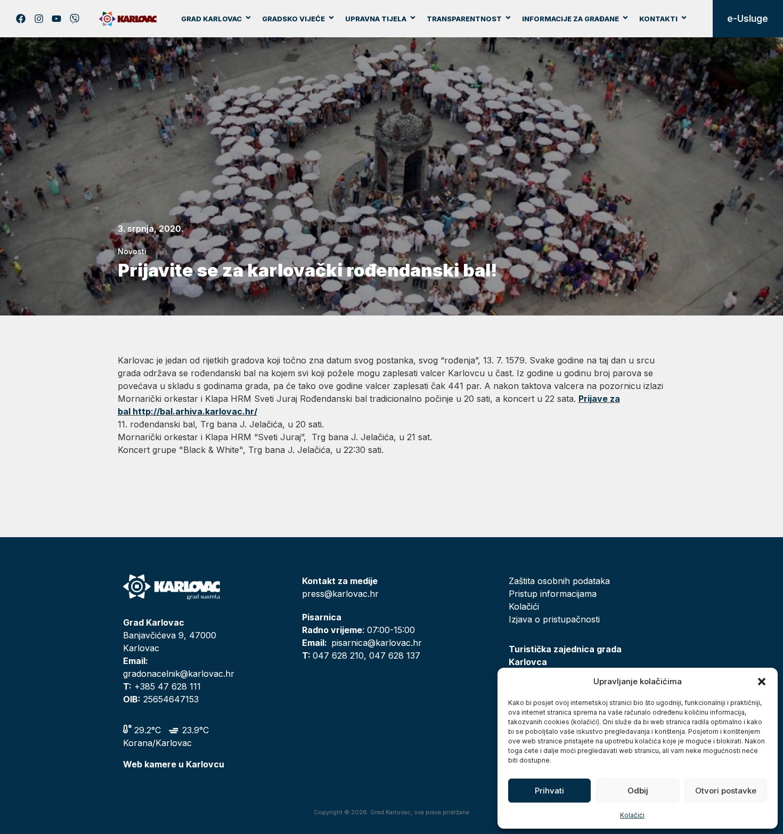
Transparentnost (464, 18)
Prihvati (549, 791)
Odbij (637, 791)
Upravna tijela (375, 18)
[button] (761, 681)
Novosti (132, 251)
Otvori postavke (725, 791)
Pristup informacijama (553, 593)
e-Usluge (747, 18)
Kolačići (632, 815)
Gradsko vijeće (293, 18)
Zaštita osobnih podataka (559, 581)
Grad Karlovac (211, 18)
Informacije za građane (570, 18)
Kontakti (658, 18)
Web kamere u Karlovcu (173, 764)
